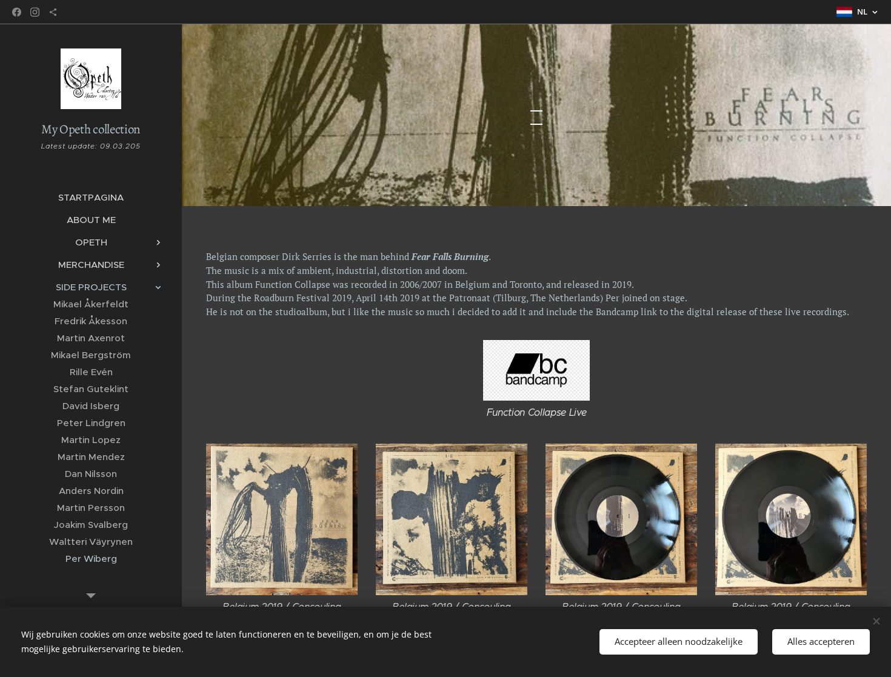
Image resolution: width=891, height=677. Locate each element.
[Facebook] (16, 12)
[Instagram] (34, 12)
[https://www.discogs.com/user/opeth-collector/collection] (53, 12)
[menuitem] (91, 197)
